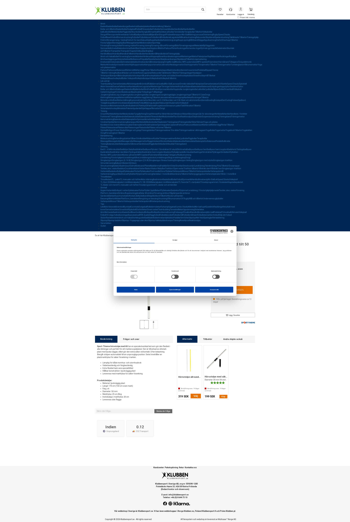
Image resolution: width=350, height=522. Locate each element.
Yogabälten (247, 130)
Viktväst (154, 114)
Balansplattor (145, 116)
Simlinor (121, 193)
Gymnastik (105, 48)
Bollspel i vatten (121, 190)
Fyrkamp (164, 207)
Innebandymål (145, 62)
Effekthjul (142, 106)
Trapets (132, 51)
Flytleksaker (145, 171)
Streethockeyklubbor (184, 75)
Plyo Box (177, 116)
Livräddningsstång (164, 157)
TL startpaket (194, 182)
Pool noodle (155, 171)
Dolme (132, 166)
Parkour (167, 48)
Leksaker (155, 103)
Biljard (153, 34)
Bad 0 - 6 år (105, 149)
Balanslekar (197, 86)
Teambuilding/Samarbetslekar (113, 84)
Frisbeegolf (179, 212)
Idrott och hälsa (107, 56)
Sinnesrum (105, 106)
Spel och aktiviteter (189, 100)
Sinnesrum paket (173, 106)
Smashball (153, 32)
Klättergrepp (113, 97)
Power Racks (119, 130)
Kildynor (149, 138)
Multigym (110, 130)
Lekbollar (107, 32)
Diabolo (113, 95)
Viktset (185, 114)
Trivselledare (106, 177)
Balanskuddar (133, 116)
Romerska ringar (193, 48)
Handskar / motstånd (162, 174)
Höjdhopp (150, 40)
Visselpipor (197, 73)
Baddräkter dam (117, 152)
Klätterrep (131, 97)
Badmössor (125, 166)
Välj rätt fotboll (225, 215)
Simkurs (132, 163)
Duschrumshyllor (122, 196)
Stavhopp (226, 40)
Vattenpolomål (217, 171)
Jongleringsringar (183, 95)
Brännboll (144, 84)
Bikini (126, 152)
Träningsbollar (185, 122)
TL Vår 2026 (145, 182)
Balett (133, 48)
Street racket (152, 209)
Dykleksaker (129, 171)
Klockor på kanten (130, 155)
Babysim (118, 163)
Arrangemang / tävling (117, 40)
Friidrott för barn (134, 40)
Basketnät (133, 26)
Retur (181, 467)
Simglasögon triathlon (222, 160)
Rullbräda (226, 141)
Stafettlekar (141, 209)
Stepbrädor (197, 116)
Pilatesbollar (144, 127)
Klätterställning (123, 100)
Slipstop (192, 218)
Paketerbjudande (133, 108)
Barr (138, 48)
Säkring (149, 97)
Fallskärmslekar (154, 207)
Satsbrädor (222, 48)
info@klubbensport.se (178, 495)
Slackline (233, 86)
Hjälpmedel (214, 190)
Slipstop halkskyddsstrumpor (160, 220)
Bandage (116, 43)
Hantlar (119, 114)
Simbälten (225, 152)
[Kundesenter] (230, 9)
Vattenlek (174, 86)
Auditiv (126, 106)
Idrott (102, 24)
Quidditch (210, 207)
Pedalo (219, 141)
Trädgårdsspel (106, 103)
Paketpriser (203, 56)
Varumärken (105, 223)
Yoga (208, 130)
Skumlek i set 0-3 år (156, 100)
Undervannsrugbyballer (213, 198)
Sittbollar (162, 144)
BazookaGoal (134, 215)
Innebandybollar (116, 62)
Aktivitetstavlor (116, 106)
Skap (150, 196)
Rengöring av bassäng (148, 198)
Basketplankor (144, 26)
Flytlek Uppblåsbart (152, 190)
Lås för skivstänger (206, 114)
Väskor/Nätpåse (158, 168)
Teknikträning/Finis (213, 166)
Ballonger (120, 89)
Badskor (167, 152)
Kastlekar (133, 86)
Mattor (161, 48)
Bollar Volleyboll (129, 78)
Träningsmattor (224, 65)
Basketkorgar (123, 26)
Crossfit (103, 114)
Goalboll (187, 212)
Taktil (183, 106)
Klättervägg (139, 70)
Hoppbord (154, 48)
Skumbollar (136, 32)
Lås (136, 196)
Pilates (103, 127)
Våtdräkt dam (205, 168)
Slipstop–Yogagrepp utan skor (135, 220)
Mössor (185, 171)
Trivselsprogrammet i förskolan (214, 182)
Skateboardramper (169, 59)
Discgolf (103, 34)
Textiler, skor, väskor (109, 168)
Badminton (172, 70)
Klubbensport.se (145, 511)
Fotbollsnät (166, 37)
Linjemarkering (200, 59)
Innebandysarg (157, 62)
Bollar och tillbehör (108, 29)
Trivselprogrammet (147, 185)
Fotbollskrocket (166, 215)
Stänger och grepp (133, 130)
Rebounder (201, 37)
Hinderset (147, 56)
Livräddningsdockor (147, 157)
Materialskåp (199, 45)
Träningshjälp (253, 37)
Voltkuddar (141, 51)
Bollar (116, 56)
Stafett (219, 40)
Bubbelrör (133, 106)
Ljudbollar (209, 89)
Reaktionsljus (186, 116)
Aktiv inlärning (147, 179)
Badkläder (149, 218)
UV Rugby (185, 198)
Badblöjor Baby (126, 149)
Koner (161, 56)
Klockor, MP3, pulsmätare (186, 62)
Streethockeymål (200, 75)
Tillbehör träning (107, 73)
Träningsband (225, 116)
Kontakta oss (191, 467)
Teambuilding (164, 209)
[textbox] (125, 411)
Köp (223, 396)
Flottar (137, 171)
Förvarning (123, 56)
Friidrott (103, 40)
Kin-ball (172, 62)
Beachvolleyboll (115, 78)
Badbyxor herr (201, 149)
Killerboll (191, 207)
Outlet (103, 226)
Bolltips (155, 212)
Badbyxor (139, 34)
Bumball (127, 207)
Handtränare (143, 144)
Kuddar (156, 138)
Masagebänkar (133, 43)
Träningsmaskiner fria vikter (167, 130)
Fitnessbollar (147, 29)
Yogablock (230, 130)
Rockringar (181, 48)
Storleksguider (138, 218)
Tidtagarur (233, 62)
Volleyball (242, 212)
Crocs (127, 168)
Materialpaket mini (120, 182)
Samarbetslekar (211, 84)
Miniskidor (121, 108)
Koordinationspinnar (172, 56)
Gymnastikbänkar (135, 56)
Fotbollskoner (145, 37)
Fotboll (103, 37)
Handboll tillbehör (128, 54)
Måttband (193, 40)
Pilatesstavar (112, 127)
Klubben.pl (230, 511)
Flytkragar (216, 152)
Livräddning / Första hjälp (198, 190)
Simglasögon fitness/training (161, 160)
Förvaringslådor (172, 45)
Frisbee (169, 34)
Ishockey (113, 108)
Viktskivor (178, 114)
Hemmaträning (107, 119)
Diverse (116, 86)
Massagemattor (140, 141)
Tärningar (165, 86)
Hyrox (186, 220)
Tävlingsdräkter (135, 152)
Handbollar (178, 29)
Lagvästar (147, 73)
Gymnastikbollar (167, 29)
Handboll (104, 54)
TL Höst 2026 (106, 182)
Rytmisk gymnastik (209, 48)
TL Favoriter (184, 182)
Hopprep (155, 56)
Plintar (174, 48)
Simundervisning (107, 163)
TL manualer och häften (130, 179)
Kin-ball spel (200, 207)
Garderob (104, 196)
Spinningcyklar (163, 125)
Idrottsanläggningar (108, 59)
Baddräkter (138, 149)
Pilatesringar (133, 127)
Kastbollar (187, 29)
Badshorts (232, 149)
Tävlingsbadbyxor (244, 149)
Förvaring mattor (129, 45)
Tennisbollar (179, 32)
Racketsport (162, 70)
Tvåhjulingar (157, 92)
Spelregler (208, 218)
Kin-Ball (185, 34)
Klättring (104, 97)
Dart (157, 34)
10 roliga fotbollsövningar (117, 215)
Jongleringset (155, 95)
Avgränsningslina (132, 193)
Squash (209, 70)
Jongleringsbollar (190, 89)
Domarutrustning (124, 37)
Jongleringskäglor (168, 95)
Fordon (118, 92)
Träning (103, 111)
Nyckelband (143, 196)
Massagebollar (114, 141)
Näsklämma (155, 166)
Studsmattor (174, 103)
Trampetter (116, 51)
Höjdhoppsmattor (137, 65)
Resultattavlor (154, 59)
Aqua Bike (117, 174)
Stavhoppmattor (191, 65)
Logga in (240, 9)
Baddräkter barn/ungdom (153, 152)
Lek (216, 179)
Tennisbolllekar (176, 209)
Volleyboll (104, 78)
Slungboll (145, 32)
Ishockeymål (138, 75)
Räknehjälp (163, 155)
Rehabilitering (106, 136)
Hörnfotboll (214, 215)
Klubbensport (109, 235)
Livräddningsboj (178, 157)
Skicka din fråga (163, 411)
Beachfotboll (111, 37)
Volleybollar (207, 32)
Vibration (189, 106)
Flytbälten (234, 152)
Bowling (210, 100)
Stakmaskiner (139, 125)
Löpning (186, 40)
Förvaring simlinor (161, 193)
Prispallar (144, 59)
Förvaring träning (143, 45)
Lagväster (175, 37)
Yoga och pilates (210, 122)
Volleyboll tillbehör (169, 78)
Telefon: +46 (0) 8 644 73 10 (175, 497)
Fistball (139, 29)
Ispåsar (123, 43)
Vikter (193, 122)
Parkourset (112, 70)
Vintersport (105, 75)
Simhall (103, 188)
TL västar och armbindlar (166, 185)
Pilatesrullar (123, 127)
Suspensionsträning (210, 116)
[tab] (106, 339)
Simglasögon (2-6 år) (140, 160)
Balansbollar (122, 116)
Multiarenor (135, 59)
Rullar (212, 130)
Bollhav (114, 100)
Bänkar (112, 196)
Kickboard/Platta (142, 166)
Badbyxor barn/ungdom (217, 149)
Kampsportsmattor (153, 65)
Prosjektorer (160, 106)
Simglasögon (106, 160)
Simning (104, 147)
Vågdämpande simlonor (179, 193)
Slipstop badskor (114, 220)
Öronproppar (234, 166)
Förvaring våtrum (158, 45)
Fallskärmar (153, 84)
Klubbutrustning (184, 155)
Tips (102, 204)
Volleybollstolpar (143, 78)
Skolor (103, 218)
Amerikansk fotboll (126, 34)
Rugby (215, 34)
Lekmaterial (165, 97)
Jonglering (105, 95)
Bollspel (120, 171)
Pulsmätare (213, 62)
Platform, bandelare (109, 193)
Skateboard (126, 92)
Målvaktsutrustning (187, 37)
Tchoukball (226, 212)
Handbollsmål (151, 54)
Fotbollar (156, 29)
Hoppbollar (178, 89)
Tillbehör (167, 26)
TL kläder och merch (109, 185)
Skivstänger (193, 114)
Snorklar (179, 166)
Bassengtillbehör (107, 198)
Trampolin (125, 51)
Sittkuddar (170, 144)
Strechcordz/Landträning (194, 166)
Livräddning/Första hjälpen (111, 157)
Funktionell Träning (108, 116)
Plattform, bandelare (130, 198)
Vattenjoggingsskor (197, 174)
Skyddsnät (210, 37)
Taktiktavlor (234, 37)
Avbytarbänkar (123, 59)
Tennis (215, 70)
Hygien (103, 190)
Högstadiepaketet (235, 182)
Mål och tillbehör (196, 198)
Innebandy (105, 62)
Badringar (198, 152)
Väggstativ (210, 45)
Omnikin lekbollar (187, 84)
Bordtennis (182, 70)
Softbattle (222, 84)
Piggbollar (127, 32)
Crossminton (192, 70)
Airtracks (113, 48)
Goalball (161, 84)
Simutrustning (106, 166)
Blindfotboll (149, 89)
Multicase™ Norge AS (227, 519)
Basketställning (157, 26)
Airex (182, 220)
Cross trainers (115, 125)
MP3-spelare (202, 62)
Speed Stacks (224, 34)
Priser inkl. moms (247, 17)
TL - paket (116, 179)
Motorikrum (105, 100)
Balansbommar (124, 48)
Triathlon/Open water (174, 168)
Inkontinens (176, 174)
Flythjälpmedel (177, 152)
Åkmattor (155, 108)
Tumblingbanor (237, 65)
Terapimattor (204, 65)
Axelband (119, 73)
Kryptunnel (134, 100)
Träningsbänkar (148, 130)
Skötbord (156, 196)
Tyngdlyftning (140, 114)
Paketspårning (171, 467)
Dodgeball (131, 29)
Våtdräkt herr (216, 168)
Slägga (201, 40)
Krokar (132, 196)
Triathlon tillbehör (191, 168)
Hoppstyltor (225, 86)
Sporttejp (156, 43)
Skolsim (125, 163)
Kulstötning (168, 40)
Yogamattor (220, 130)
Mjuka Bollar (219, 89)
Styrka (103, 130)
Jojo (118, 95)
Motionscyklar (127, 125)
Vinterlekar (105, 108)
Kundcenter (158, 467)
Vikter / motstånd (228, 174)
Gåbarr (133, 138)
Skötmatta (181, 149)
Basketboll (129, 89)
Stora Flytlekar (166, 171)
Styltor (240, 86)
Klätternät (130, 70)
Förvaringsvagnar (186, 45)
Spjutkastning (210, 40)
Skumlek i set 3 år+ (173, 100)
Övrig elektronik (245, 62)
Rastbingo (218, 207)
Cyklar (103, 92)
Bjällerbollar (139, 89)
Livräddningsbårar (131, 157)
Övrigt (166, 62)
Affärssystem (187, 519)
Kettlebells (111, 114)
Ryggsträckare (153, 141)
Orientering (208, 34)
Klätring (192, 34)
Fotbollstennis (203, 215)
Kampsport (177, 34)
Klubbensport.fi (209, 511)
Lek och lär (105, 81)
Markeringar (186, 56)
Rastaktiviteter (112, 218)
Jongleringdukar (127, 95)
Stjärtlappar (146, 108)
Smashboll (124, 209)
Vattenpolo (177, 171)
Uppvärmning (189, 209)
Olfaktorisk (150, 106)
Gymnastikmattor (121, 65)
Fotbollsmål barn (190, 215)
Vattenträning (106, 174)
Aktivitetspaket (133, 84)
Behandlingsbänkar (122, 138)
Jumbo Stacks (182, 207)
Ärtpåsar (149, 51)
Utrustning (162, 198)
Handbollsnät (162, 54)
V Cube (202, 95)
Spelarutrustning (222, 37)
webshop (201, 519)
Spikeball (243, 84)
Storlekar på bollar (166, 32)
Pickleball (202, 70)
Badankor (113, 171)
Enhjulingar (215, 86)
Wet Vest (200, 218)
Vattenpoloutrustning (160, 201)
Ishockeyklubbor (126, 75)
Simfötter (171, 166)
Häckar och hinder (130, 73)
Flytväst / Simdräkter (160, 149)
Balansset (121, 70)
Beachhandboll (114, 54)
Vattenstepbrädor (213, 174)
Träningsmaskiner (167, 138)
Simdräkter (207, 152)
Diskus (143, 40)
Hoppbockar (145, 48)
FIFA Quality (145, 215)
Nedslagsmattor (177, 65)
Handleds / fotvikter (238, 114)
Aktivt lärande (106, 86)
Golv (115, 133)
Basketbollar (112, 26)
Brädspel (218, 100)
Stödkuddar (141, 138)
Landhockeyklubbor (152, 75)
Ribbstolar (215, 56)
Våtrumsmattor (251, 65)
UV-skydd (173, 149)
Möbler (118, 198)
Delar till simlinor (147, 193)
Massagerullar (127, 141)
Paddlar (163, 166)
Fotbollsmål (156, 37)
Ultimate (234, 212)
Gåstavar (134, 144)
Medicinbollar (117, 32)
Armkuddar (115, 149)
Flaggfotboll (155, 215)
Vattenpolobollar (203, 171)
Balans (189, 86)
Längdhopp (178, 40)
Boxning (170, 212)
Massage (104, 141)
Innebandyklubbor (131, 62)
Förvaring (104, 45)
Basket (103, 26)
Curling (229, 100)
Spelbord (242, 100)
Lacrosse (199, 34)
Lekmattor (165, 65)
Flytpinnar (140, 174)
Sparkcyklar (137, 92)
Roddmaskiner (151, 125)
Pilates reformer (157, 127)
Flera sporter (112, 34)
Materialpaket (134, 182)
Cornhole (135, 207)
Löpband (173, 125)
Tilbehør (211, 75)
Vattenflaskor (145, 168)
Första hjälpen (106, 43)
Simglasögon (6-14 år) (121, 160)
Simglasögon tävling (183, 160)
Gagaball (172, 207)
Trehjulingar (147, 92)
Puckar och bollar (168, 75)
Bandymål (114, 75)
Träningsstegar (185, 73)
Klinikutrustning (107, 138)
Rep (209, 56)
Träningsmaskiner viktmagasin (192, 130)
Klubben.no (189, 511)
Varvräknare (223, 62)
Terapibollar (190, 32)
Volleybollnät (155, 78)
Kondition (104, 125)
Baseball (146, 34)
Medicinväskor (146, 43)
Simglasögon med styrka (202, 160)
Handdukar (134, 168)
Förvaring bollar (115, 45)
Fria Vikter (162, 114)
